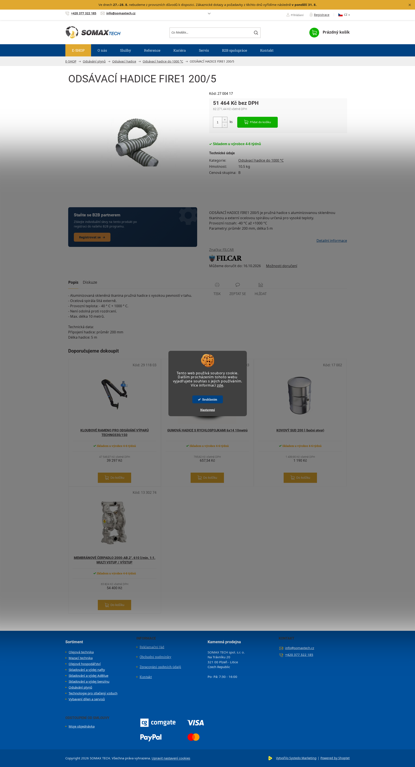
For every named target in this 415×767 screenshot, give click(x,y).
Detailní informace (332, 240)
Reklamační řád (152, 647)
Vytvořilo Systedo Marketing (296, 758)
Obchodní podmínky (155, 657)
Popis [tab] (73, 282)
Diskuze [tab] (90, 282)
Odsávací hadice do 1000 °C (261, 160)
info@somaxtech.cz (299, 648)
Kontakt (146, 677)
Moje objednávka (82, 726)
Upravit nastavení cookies (171, 758)
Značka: (221, 249)
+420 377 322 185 (299, 654)
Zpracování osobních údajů (160, 667)
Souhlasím (209, 399)
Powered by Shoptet (335, 758)
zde (220, 385)
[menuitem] (78, 50)
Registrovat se (92, 237)
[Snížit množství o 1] (224, 124)
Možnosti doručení (281, 265)
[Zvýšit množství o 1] (224, 119)
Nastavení (207, 410)
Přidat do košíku (260, 122)
